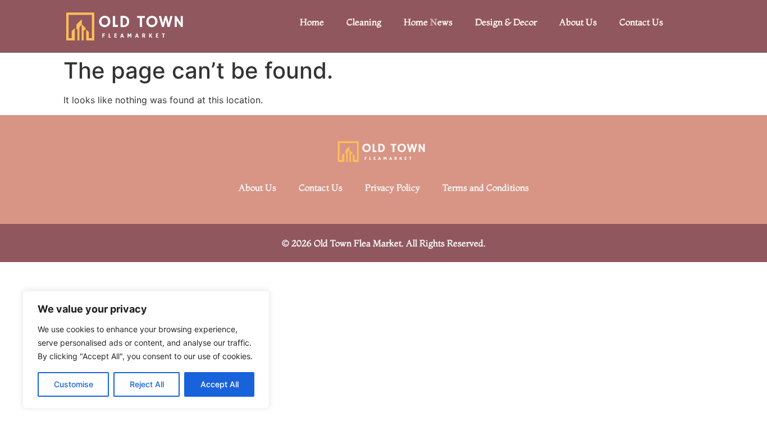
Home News (428, 21)
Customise (73, 384)
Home (312, 21)
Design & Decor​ (506, 21)
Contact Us (641, 21)
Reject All (147, 384)
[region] (146, 350)
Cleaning (363, 21)
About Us (578, 21)
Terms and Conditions (485, 187)
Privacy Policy (392, 187)
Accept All (219, 384)
